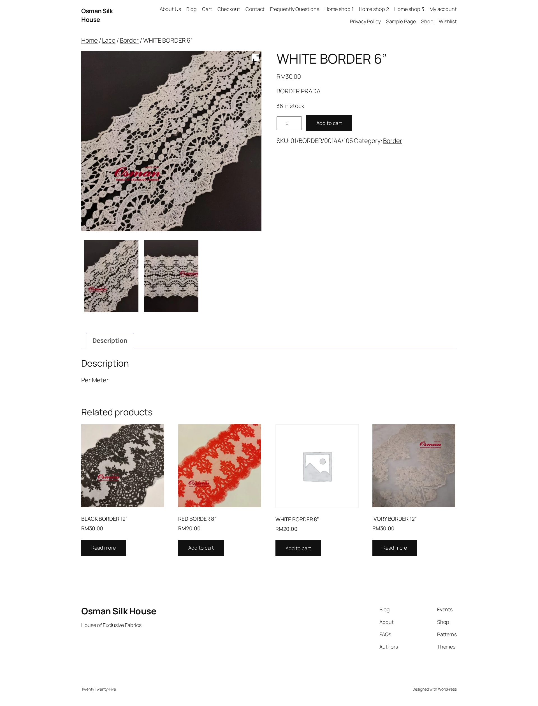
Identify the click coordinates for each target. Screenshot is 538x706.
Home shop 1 (339, 9)
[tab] (110, 340)
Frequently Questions (294, 9)
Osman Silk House (97, 15)
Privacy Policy (365, 21)
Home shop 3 (409, 9)
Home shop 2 (374, 9)
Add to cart (329, 123)
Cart (207, 9)
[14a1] (111, 276)
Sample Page (401, 21)
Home (89, 40)
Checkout (228, 9)
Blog (191, 9)
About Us (170, 9)
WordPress (447, 689)
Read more (103, 547)
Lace (108, 40)
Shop (427, 21)
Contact (255, 9)
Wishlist (448, 21)
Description (109, 340)
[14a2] (171, 276)
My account (443, 9)
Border (129, 40)
